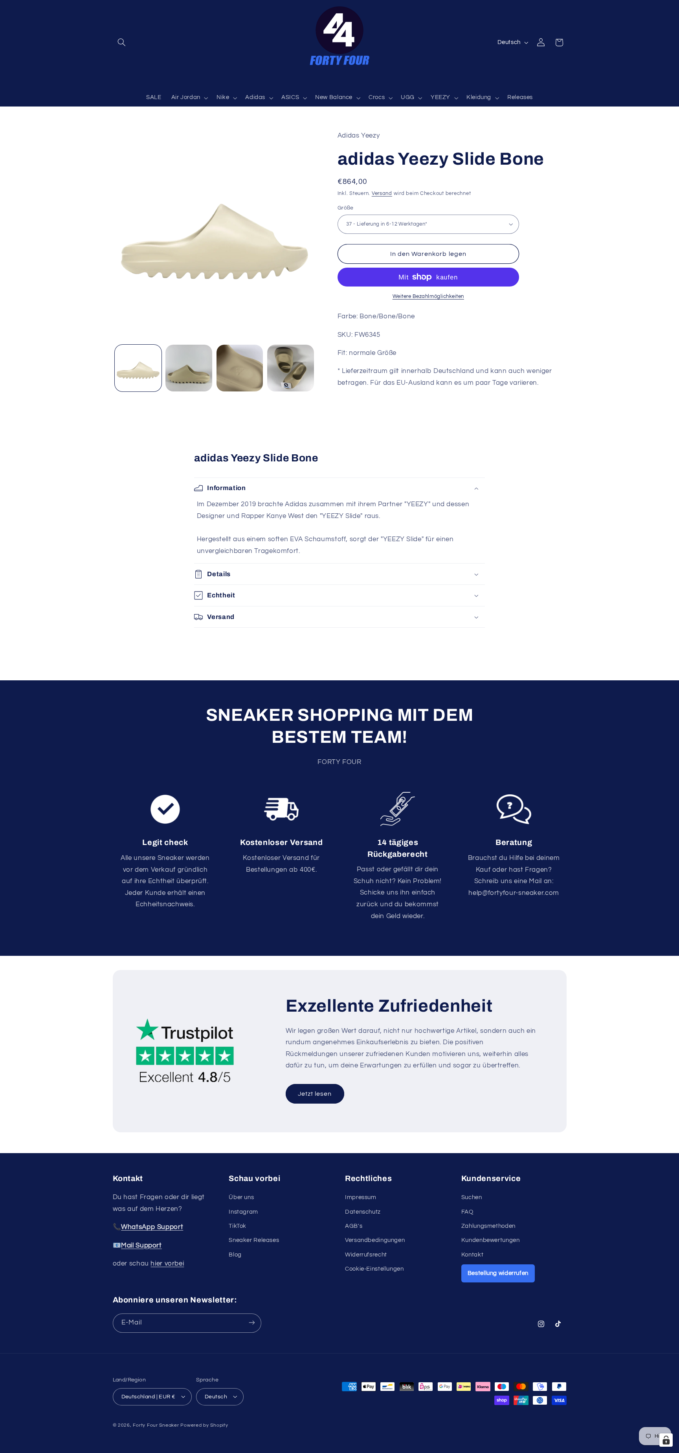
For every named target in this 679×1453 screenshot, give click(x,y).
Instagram (243, 1212)
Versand (382, 193)
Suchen (471, 1197)
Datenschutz (363, 1212)
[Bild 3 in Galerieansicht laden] (240, 368)
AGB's (353, 1226)
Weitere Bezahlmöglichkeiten (428, 296)
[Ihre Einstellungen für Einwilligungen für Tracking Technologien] (666, 1440)
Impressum (360, 1197)
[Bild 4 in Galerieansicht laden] (290, 368)
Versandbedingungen (375, 1241)
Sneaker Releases (254, 1241)
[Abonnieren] (251, 1322)
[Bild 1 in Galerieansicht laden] (138, 368)
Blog (235, 1255)
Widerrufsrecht (366, 1255)
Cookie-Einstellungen (374, 1269)
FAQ (467, 1212)
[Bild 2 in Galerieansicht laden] (188, 368)
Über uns (241, 1197)
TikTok (237, 1226)
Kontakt (472, 1255)
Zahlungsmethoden (488, 1226)
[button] (122, 42)
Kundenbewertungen (490, 1241)
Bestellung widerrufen (498, 1273)
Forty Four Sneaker (156, 1425)
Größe (346, 208)
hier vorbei (167, 1263)
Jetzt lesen (315, 1094)
